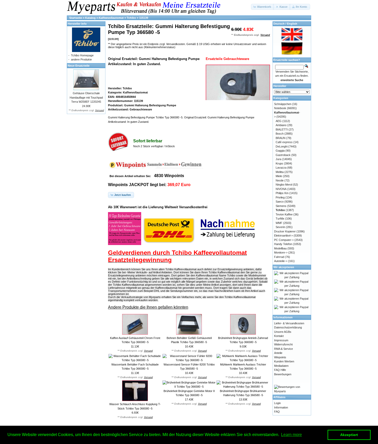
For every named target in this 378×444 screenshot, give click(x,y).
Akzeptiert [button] (349, 435)
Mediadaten (281, 365)
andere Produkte (81, 59)
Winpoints (280, 357)
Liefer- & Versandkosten (289, 323)
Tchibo (131, 17)
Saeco (280, 201)
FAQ (277, 411)
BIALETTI (282, 129)
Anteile (278, 352)
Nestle (280, 180)
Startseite (75, 17)
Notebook (280, 108)
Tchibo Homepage (82, 55)
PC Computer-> (284, 239)
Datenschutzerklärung (288, 327)
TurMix (280, 218)
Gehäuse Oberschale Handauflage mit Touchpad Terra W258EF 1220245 (86, 97)
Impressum (281, 340)
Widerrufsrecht (283, 344)
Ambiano (281, 125)
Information (281, 407)
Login (277, 403)
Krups (279, 163)
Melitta (280, 171)
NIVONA (281, 188)
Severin (280, 227)
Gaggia (280, 150)
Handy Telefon (283, 244)
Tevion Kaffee (284, 214)
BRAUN (280, 138)
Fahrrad (279, 256)
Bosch (280, 133)
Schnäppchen (282, 104)
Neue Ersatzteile (78, 65)
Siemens (281, 205)
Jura (278, 159)
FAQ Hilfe (280, 369)
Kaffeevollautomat (111, 17)
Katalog (90, 17)
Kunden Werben (284, 361)
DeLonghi (281, 146)
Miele (279, 176)
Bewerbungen (282, 374)
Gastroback (283, 154)
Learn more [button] (291, 434)
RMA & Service (283, 348)
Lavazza (281, 167)
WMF (279, 222)
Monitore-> (280, 252)
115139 (143, 17)
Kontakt (279, 335)
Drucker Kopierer (285, 231)
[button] (262, 7)
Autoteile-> (280, 261)
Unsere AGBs (282, 331)
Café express (284, 142)
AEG (279, 121)
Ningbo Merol (284, 184)
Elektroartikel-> (283, 235)
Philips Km (282, 193)
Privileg (280, 197)
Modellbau (280, 248)
